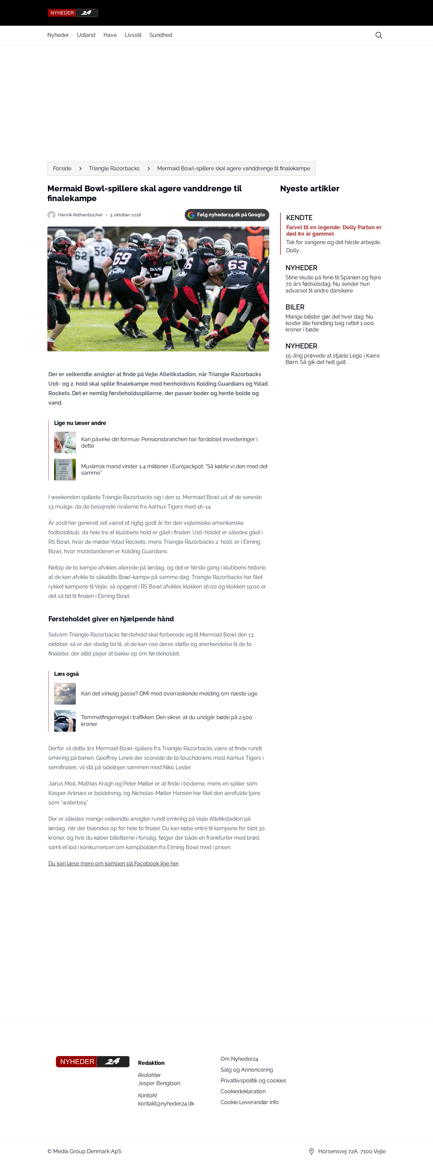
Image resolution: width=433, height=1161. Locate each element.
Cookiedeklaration (243, 1091)
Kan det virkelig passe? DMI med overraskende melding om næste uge (169, 693)
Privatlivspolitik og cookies (253, 1080)
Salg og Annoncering (247, 1070)
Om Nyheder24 (239, 1059)
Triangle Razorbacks (114, 168)
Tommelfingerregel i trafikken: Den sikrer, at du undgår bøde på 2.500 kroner (166, 720)
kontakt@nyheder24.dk (166, 1103)
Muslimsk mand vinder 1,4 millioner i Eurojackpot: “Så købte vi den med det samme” (174, 469)
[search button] (379, 35)
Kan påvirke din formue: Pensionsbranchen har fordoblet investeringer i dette (169, 442)
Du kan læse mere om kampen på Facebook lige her (113, 863)
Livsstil (133, 35)
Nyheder (58, 35)
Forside (62, 168)
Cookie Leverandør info (250, 1102)
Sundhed (161, 35)
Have (110, 35)
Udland (86, 35)
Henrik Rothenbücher (80, 214)
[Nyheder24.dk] (216, 12)
